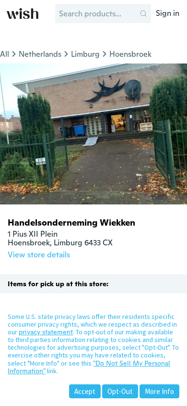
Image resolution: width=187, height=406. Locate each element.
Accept (84, 391)
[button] (143, 13)
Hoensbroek (130, 54)
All (4, 54)
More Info (159, 391)
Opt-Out (120, 391)
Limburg (85, 54)
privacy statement (46, 332)
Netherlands (40, 54)
